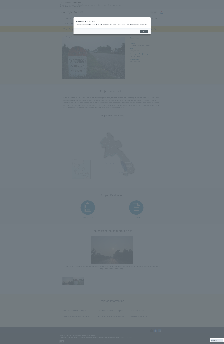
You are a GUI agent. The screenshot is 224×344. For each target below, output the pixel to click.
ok (144, 31)
